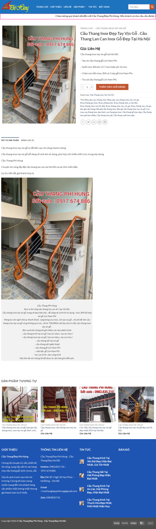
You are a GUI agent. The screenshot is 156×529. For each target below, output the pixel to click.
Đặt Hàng (104, 7)
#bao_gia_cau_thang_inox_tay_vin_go (123, 100)
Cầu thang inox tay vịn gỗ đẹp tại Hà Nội (135, 429)
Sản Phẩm (79, 7)
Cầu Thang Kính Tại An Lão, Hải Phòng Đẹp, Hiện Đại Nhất (98, 489)
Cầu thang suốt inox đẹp (123, 115)
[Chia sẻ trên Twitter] (88, 122)
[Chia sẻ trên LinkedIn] (105, 122)
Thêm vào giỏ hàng (112, 86)
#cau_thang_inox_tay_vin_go (118, 106)
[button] (6, 120)
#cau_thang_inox (106, 103)
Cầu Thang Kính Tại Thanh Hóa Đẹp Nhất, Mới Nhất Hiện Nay (99, 503)
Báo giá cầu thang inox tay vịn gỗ (131, 109)
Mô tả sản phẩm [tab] (10, 140)
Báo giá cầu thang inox (106, 109)
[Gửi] (152, 6)
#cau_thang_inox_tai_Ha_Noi (92, 106)
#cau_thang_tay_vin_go (141, 106)
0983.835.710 (57, 466)
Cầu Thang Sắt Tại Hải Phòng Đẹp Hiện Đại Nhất (99, 475)
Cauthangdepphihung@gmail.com (59, 491)
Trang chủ (86, 28)
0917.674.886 (48, 470)
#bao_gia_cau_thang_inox (95, 100)
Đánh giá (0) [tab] (27, 140)
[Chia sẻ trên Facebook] (83, 122)
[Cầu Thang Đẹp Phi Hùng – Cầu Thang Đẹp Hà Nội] (16, 7)
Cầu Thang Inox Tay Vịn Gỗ (111, 28)
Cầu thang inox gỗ (104, 115)
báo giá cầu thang (88, 109)
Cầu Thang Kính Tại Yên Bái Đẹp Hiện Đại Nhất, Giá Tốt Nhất (99, 461)
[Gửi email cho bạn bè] (94, 122)
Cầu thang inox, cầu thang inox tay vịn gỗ (58, 429)
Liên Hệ (68, 7)
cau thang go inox (113, 112)
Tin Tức (93, 7)
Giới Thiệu (56, 7)
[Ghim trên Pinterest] (99, 122)
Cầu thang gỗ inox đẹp (132, 112)
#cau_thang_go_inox (89, 103)
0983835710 (53, 497)
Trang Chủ (42, 7)
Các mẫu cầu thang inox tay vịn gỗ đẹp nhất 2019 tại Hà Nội (96, 429)
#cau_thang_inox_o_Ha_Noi (125, 103)
